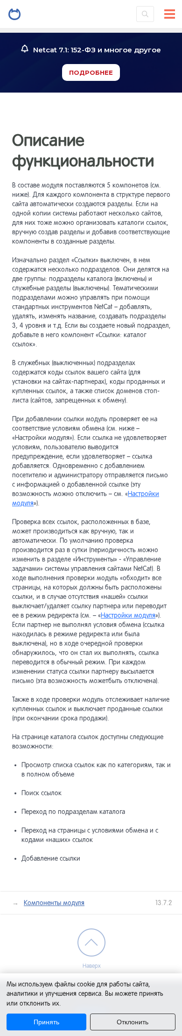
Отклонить (132, 1022)
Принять (46, 1022)
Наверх (92, 966)
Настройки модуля (128, 615)
